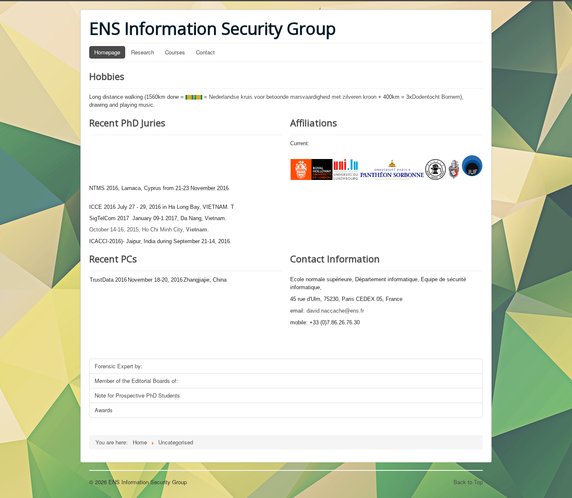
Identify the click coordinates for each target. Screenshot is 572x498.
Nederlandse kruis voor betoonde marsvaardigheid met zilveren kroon (292, 97)
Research (142, 52)
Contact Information (335, 258)
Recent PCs (113, 258)
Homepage (107, 52)
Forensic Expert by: (118, 366)
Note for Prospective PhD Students (137, 395)
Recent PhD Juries (127, 122)
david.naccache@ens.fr (335, 311)
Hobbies (106, 76)
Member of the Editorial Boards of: (136, 381)
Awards (104, 410)
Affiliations (313, 122)
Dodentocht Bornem (436, 97)
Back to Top (468, 482)
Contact (205, 52)
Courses (175, 52)
